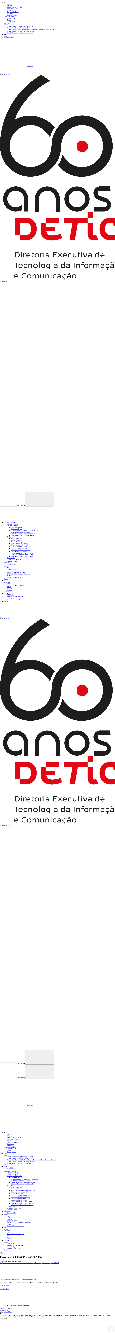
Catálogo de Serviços (10, 522)
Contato (9, 590)
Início (1, 1253)
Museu (5, 36)
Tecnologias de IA (12, 18)
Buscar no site (21, 505)
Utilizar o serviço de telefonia (19, 551)
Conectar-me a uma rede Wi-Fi (19, 543)
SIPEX (9, 575)
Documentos (10, 13)
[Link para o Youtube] (13, 519)
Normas (6, 579)
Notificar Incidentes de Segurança (20, 532)
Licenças (6, 591)
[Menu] (13, 616)
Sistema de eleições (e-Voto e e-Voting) (22, 553)
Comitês (6, 25)
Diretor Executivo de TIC (14, 7)
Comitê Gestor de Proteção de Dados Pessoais (20, 33)
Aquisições (7, 582)
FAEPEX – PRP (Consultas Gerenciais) (18, 572)
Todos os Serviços (12, 525)
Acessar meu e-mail (16, 538)
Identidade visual (12, 15)
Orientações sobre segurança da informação (23, 533)
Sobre (9, 4)
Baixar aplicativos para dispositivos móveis (23, 542)
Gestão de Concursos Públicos (15, 577)
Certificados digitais (16, 529)
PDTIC (6, 580)
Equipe (9, 10)
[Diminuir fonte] (40, 53)
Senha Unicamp (11, 569)
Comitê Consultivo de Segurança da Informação (20, 31)
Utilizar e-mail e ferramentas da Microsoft (22, 554)
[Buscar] (13, 1049)
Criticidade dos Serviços (14, 559)
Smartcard (10, 571)
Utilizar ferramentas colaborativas (20, 550)
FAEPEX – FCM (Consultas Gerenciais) (18, 574)
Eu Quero (10, 537)
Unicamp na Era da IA (13, 600)
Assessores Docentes (13, 8)
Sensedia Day (11, 598)
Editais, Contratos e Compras (15, 585)
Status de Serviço (12, 561)
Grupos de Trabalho (13, 12)
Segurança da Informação (14, 527)
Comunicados (11, 558)
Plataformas (7, 562)
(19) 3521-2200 (4, 1289)
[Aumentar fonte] (13, 53)
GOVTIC (6, 23)
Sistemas (6, 566)
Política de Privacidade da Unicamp (35, 1317)
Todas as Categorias (13, 524)
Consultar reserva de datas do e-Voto (21, 546)
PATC (9, 587)
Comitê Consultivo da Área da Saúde (17, 28)
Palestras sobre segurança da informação (22, 535)
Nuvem (9, 20)
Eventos (6, 593)
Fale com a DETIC (9, 37)
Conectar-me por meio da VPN (19, 545)
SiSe (8, 567)
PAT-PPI (9, 588)
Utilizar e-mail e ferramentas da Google (22, 556)
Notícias (6, 601)
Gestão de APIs (11, 564)
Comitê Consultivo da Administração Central (20, 26)
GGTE (6, 34)
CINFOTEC (10, 595)
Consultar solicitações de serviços (20, 548)
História (9, 5)
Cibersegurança (11, 21)
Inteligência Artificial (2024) (15, 596)
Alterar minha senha (16, 540)
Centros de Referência (10, 16)
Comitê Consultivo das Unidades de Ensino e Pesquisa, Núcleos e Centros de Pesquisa (31, 29)
